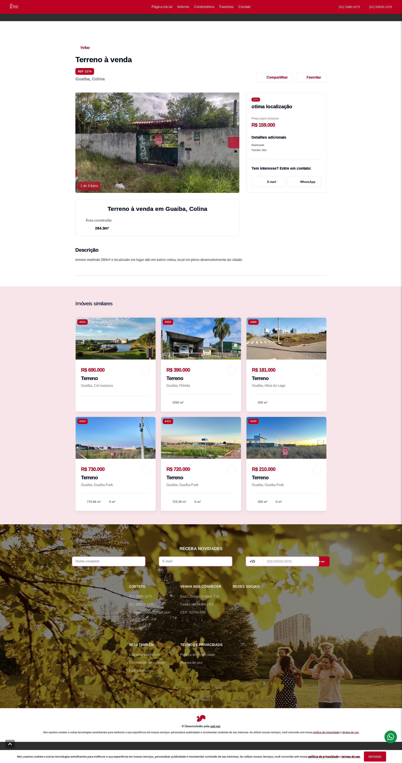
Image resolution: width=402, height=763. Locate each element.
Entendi (374, 757)
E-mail (271, 181)
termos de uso (350, 732)
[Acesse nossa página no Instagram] (258, 597)
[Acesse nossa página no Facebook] (235, 597)
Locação (135, 628)
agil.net (215, 726)
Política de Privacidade (197, 654)
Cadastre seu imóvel (144, 654)
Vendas (134, 620)
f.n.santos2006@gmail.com (149, 612)
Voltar (85, 47)
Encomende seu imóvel (147, 662)
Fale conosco (139, 670)
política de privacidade (326, 732)
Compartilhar (277, 77)
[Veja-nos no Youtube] (270, 597)
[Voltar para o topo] (10, 744)
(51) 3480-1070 (349, 7)
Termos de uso (191, 662)
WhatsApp (307, 181)
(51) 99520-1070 (380, 7)
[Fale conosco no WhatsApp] (247, 597)
